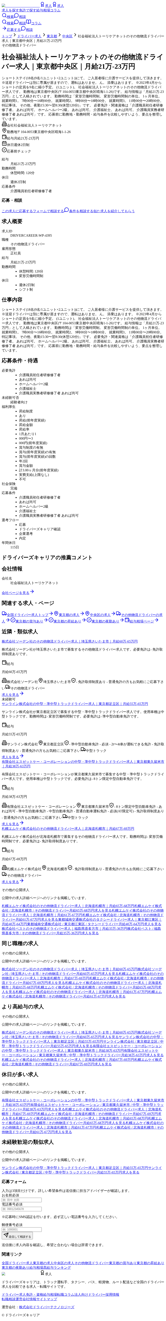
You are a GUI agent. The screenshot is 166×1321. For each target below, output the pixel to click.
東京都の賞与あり (123, 1263)
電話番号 (9, 1204)
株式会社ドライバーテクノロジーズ (46, 1307)
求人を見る (10, 695)
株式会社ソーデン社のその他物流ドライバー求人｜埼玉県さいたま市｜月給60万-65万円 (70, 641)
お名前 (7, 1195)
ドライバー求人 (29, 36)
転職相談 (9, 1299)
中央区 (67, 36)
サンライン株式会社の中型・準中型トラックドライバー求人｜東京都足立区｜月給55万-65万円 (75, 704)
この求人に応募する (17, 211)
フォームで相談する (48, 211)
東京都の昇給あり (150, 1263)
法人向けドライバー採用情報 (96, 1294)
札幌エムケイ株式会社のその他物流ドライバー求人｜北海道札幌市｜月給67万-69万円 (68, 828)
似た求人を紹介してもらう (114, 211)
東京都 (52, 36)
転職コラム (65, 1294)
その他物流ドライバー (91, 1263)
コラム (55, 10)
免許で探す (27, 10)
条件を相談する (81, 211)
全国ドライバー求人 (17, 1263)
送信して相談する (20, 1236)
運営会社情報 (26, 1299)
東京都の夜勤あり (15, 1267)
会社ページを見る (15, 593)
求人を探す (10, 10)
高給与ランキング (57, 1267)
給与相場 (43, 10)
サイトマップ (46, 1299)
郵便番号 (9, 1225)
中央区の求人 (64, 1263)
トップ (7, 36)
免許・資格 (34, 1294)
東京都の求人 (43, 1263)
